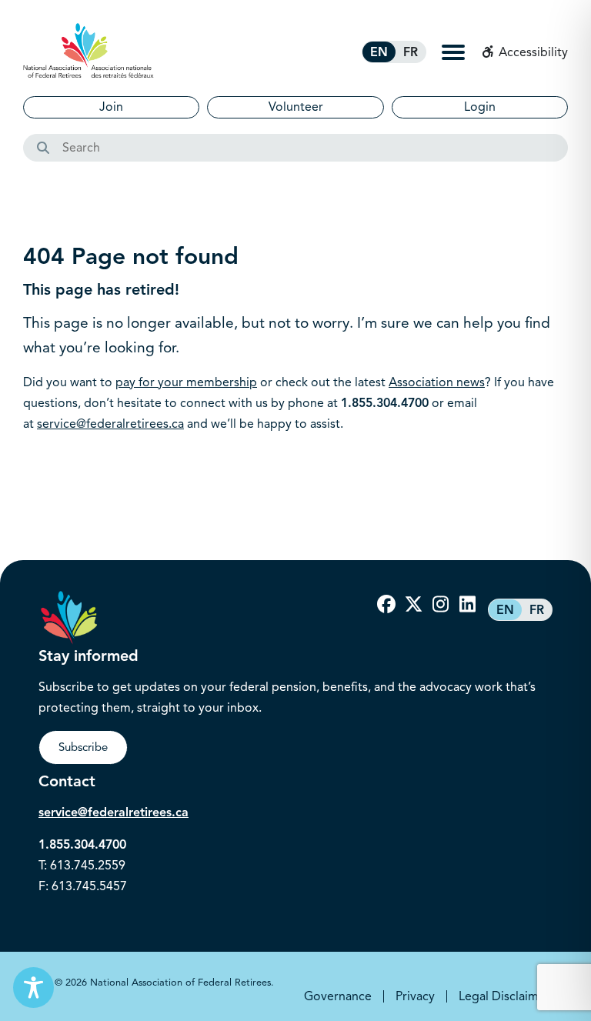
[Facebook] (386, 604)
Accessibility (532, 52)
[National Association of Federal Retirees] (88, 50)
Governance (338, 996)
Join (111, 107)
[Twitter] (413, 604)
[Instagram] (440, 604)
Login (480, 107)
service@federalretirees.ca (110, 424)
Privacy (415, 996)
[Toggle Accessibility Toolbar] (33, 987)
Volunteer (296, 107)
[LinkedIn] (467, 604)
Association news (437, 382)
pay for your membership (186, 382)
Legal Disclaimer (504, 996)
